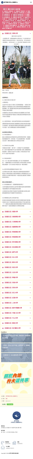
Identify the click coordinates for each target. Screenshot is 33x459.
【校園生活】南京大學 (24, 19)
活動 (6, 398)
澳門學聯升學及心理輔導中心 (11, 2)
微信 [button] (4, 404)
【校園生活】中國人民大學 (24, 25)
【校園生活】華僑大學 (21, 20)
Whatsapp (10, 404)
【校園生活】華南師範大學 (12, 237)
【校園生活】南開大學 (19, 11)
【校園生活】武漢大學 (12, 23)
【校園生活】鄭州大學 (12, 19)
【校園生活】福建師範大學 (12, 227)
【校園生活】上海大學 (24, 23)
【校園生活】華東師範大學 (17, 14)
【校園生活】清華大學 (8, 11)
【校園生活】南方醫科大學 (11, 328)
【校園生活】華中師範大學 (12, 242)
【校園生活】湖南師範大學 (12, 216)
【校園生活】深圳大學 (16, 22)
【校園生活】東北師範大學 (12, 247)
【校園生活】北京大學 (9, 20)
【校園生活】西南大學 (10, 282)
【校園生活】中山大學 (9, 26)
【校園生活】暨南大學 (21, 26)
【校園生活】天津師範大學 (18, 12)
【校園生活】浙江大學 (10, 292)
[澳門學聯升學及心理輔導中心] (16, 417)
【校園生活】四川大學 (10, 257)
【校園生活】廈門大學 (16, 17)
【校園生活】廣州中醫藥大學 (10, 25)
